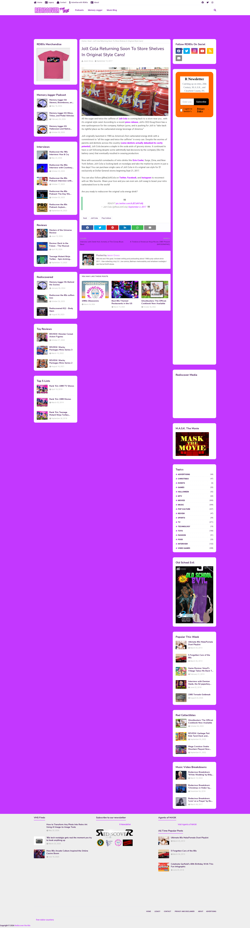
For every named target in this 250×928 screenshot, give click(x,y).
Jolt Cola (123, 118)
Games (195, 487)
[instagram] (212, 2)
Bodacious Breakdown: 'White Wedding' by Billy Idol (200, 773)
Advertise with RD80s (79, 2)
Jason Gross (88, 61)
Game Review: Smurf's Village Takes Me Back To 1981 (200, 669)
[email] (179, 58)
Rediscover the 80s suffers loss (61, 296)
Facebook (131, 177)
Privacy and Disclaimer (184, 911)
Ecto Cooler (138, 160)
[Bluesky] (186, 58)
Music (195, 505)
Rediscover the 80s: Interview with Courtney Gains (60, 166)
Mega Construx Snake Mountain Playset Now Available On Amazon (198, 747)
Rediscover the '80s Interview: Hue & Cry (59, 153)
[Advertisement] (125, 26)
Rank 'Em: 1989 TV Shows (61, 386)
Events (195, 483)
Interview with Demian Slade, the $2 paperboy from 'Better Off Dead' (199, 682)
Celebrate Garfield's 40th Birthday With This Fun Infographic (192, 865)
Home (39, 2)
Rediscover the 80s (22, 925)
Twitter (122, 177)
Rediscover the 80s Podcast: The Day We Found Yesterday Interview (61, 192)
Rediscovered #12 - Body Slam (61, 309)
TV (195, 522)
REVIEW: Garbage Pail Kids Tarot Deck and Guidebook (198, 734)
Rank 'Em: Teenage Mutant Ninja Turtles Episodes (59, 413)
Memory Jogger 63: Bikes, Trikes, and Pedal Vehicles (61, 114)
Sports (195, 518)
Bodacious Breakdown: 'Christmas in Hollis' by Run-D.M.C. (199, 786)
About (96, 2)
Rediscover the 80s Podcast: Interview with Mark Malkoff (60, 179)
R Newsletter (125, 824)
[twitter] (207, 2)
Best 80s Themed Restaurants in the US (122, 302)
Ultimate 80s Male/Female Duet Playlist (200, 643)
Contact (63, 2)
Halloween (195, 492)
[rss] (210, 51)
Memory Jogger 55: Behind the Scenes (61, 283)
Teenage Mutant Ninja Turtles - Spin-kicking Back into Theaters (59, 257)
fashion (195, 535)
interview (195, 544)
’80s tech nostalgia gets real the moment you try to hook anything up (69, 839)
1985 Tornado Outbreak (199, 694)
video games (195, 548)
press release (131, 122)
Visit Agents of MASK (187, 824)
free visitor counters (45, 920)
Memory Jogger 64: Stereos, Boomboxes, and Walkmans (61, 101)
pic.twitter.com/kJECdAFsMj (129, 203)
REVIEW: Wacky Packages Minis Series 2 (60, 361)
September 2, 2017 (137, 207)
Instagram (146, 177)
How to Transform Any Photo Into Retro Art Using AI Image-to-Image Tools (66, 825)
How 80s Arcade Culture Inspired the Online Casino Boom (67, 852)
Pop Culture (106, 218)
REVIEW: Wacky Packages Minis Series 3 (60, 348)
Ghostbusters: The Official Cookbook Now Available (153, 302)
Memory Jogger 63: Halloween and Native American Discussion (59, 127)
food (89, 41)
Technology (195, 526)
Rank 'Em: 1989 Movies (60, 399)
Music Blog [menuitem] (112, 10)
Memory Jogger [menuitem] (95, 10)
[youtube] (202, 51)
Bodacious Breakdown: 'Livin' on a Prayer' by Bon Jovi (200, 799)
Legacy (51, 2)
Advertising (195, 474)
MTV (195, 496)
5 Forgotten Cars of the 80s (199, 656)
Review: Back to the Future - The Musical (59, 244)
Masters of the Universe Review (60, 231)
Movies (195, 500)
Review (195, 513)
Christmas (195, 479)
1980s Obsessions (90, 301)
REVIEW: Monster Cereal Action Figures (61, 335)
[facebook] (202, 2)
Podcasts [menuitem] (79, 10)
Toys (195, 531)
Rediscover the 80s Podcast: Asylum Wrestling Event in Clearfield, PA (58, 205)
